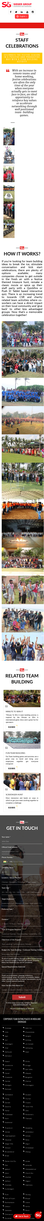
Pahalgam (8, 1085)
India (6, 1032)
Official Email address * (10, 847)
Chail (6, 1048)
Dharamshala (29, 1032)
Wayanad (8, 1140)
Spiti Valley (29, 1069)
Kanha (27, 1206)
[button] (21, 16)
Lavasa (27, 1161)
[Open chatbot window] (38, 1215)
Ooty (27, 1110)
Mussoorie (8, 1077)
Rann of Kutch (10, 1198)
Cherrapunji (9, 1214)
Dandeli (7, 1103)
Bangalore (28, 1077)
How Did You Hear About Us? (12, 985)
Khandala (8, 1185)
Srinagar (28, 1065)
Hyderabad (9, 1114)
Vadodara (8, 1210)
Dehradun (8, 1056)
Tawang (27, 1194)
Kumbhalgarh (9, 1189)
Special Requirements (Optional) (13, 967)
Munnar (28, 1099)
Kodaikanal (8, 1122)
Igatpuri (7, 1169)
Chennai (28, 1081)
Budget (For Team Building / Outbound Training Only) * (22, 950)
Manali (7, 1073)
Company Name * (8, 867)
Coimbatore (9, 1095)
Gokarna (8, 1106)
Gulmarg (28, 1040)
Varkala (7, 1132)
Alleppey (28, 1073)
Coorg (7, 1099)
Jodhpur (8, 1181)
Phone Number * (8, 857)
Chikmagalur (29, 1085)
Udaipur (7, 1206)
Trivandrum (9, 1128)
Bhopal (27, 1198)
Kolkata (27, 1136)
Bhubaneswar (9, 1152)
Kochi (7, 1118)
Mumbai (28, 1177)
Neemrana (28, 1185)
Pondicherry (29, 1114)
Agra (6, 1036)
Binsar (7, 1156)
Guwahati (8, 1218)
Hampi (7, 1110)
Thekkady (28, 1118)
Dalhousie (8, 1052)
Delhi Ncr (28, 1028)
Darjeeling (28, 1128)
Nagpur (27, 1181)
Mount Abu (29, 1173)
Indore (27, 1202)
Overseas (8, 1028)
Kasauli (7, 1061)
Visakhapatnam (10, 1136)
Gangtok (28, 1036)
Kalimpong (28, 1048)
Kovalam (28, 1095)
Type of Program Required (11, 929)
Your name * (6, 837)
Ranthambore (9, 1202)
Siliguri (27, 1144)
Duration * (5, 919)
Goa (6, 1165)
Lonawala (28, 1165)
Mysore (27, 1103)
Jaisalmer (8, 1177)
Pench (27, 1210)
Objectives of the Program (11, 940)
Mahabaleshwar (30, 1169)
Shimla (27, 1061)
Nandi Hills (29, 1106)
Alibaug (27, 1152)
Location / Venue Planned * (12, 878)
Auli (6, 1040)
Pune (6, 1194)
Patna (27, 1140)
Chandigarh (9, 1044)
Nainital (7, 1081)
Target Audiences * (8, 899)
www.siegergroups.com (20, 1004)
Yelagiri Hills (9, 1144)
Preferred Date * (8, 909)
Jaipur (7, 1173)
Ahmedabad (29, 1148)
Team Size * (6, 888)
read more (11, 727)
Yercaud (7, 1148)
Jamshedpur (29, 1132)
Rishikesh (8, 1089)
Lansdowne (9, 1065)
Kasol (27, 1052)
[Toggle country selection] (6, 862)
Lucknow (8, 1069)
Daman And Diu (10, 1161)
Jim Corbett (29, 1044)
